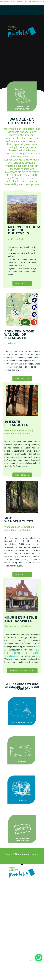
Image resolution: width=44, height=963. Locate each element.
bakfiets (17, 653)
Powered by (36, 961)
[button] (4, 10)
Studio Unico (22, 952)
